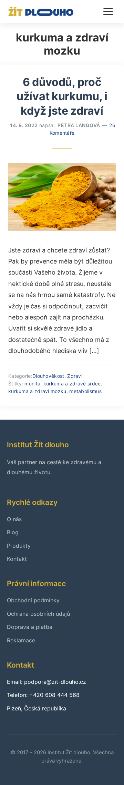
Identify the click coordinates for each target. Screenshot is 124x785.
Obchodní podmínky (33, 600)
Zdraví (74, 376)
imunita (31, 383)
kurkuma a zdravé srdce (72, 383)
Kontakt (17, 558)
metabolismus (85, 391)
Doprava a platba (29, 626)
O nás (14, 519)
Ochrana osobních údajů (38, 613)
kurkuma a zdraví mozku (37, 391)
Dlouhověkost (48, 376)
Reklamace (21, 640)
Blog (13, 532)
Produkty (19, 545)
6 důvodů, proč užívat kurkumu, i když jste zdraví (62, 96)
